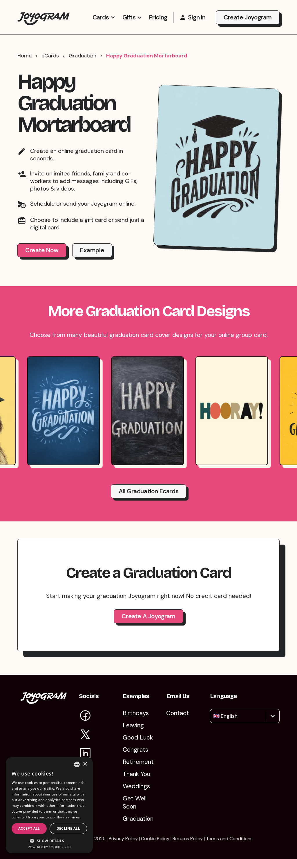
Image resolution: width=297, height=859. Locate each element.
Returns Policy (188, 839)
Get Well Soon (134, 802)
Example (92, 250)
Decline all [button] (68, 828)
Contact (177, 713)
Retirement (138, 762)
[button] (49, 840)
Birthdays (136, 713)
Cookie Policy (155, 839)
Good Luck (138, 737)
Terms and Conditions (229, 839)
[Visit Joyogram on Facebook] (85, 716)
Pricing (158, 17)
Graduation (82, 55)
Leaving (133, 725)
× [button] (85, 764)
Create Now (42, 250)
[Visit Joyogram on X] (85, 735)
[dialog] (49, 805)
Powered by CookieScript (49, 847)
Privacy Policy (123, 839)
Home (24, 55)
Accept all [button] (29, 828)
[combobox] (214, 716)
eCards (50, 55)
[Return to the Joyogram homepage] (43, 17)
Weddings (136, 786)
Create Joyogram (248, 17)
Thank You (136, 774)
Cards (101, 17)
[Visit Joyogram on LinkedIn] (85, 754)
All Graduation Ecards (149, 491)
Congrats (135, 750)
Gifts (129, 17)
